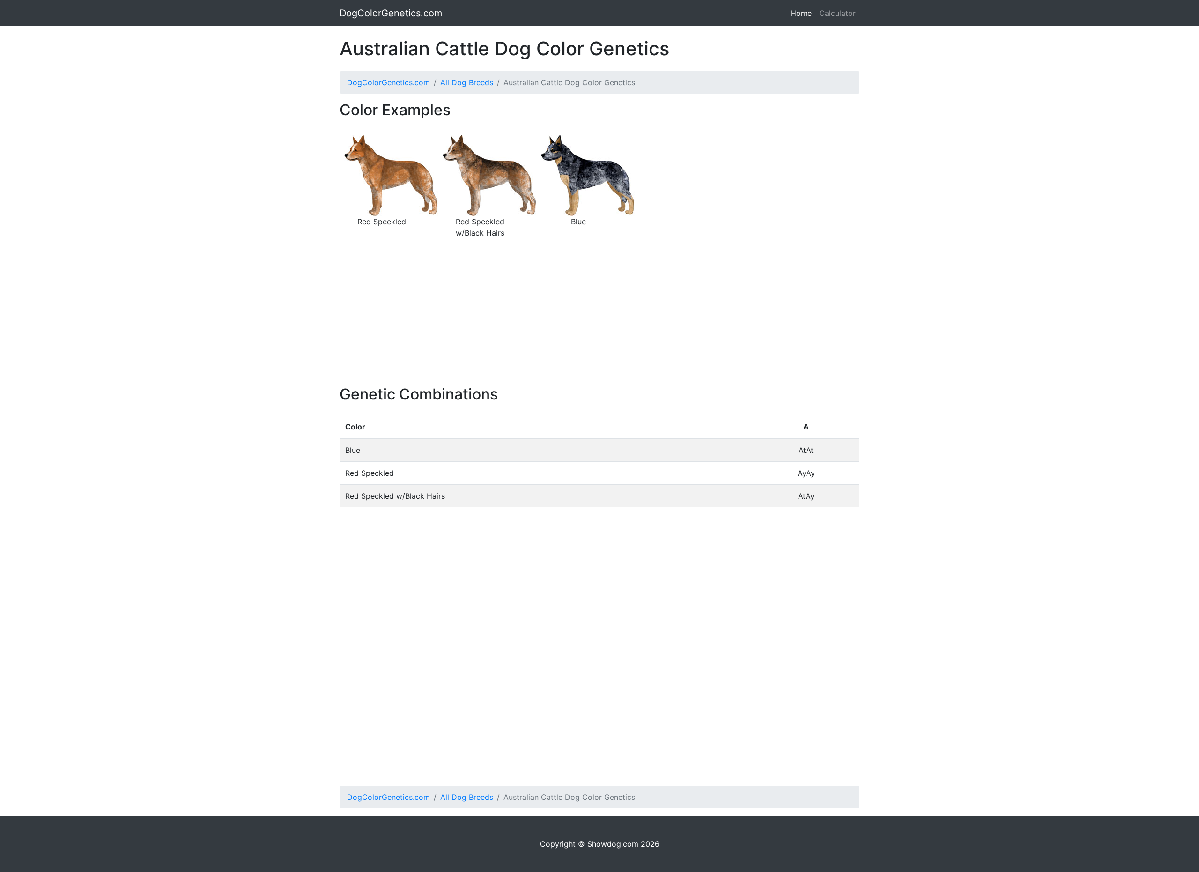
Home (803, 13)
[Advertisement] (599, 319)
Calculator (837, 13)
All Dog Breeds (466, 82)
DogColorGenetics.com (391, 13)
